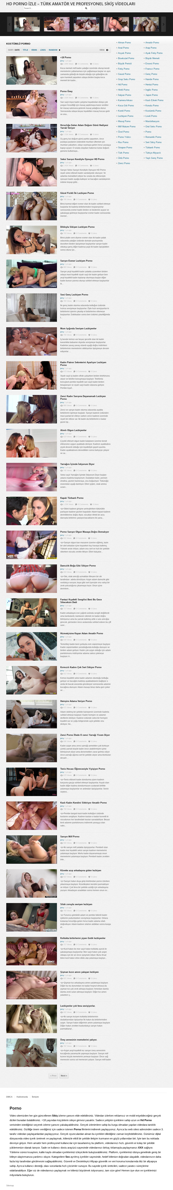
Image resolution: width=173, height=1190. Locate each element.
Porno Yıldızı (124, 137)
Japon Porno (151, 95)
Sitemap (10, 1185)
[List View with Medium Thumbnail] (107, 50)
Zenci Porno (124, 163)
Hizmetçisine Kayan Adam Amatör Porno (81, 633)
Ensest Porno (152, 63)
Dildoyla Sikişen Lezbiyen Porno (77, 227)
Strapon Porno (125, 147)
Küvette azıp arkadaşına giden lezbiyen (80, 870)
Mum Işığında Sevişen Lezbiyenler (78, 328)
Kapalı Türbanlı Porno (71, 498)
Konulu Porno (152, 105)
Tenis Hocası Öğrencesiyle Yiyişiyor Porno (82, 769)
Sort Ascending (59, 50)
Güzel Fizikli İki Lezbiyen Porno (77, 193)
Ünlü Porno (123, 158)
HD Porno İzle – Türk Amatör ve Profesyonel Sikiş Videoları (70, 3)
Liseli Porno (151, 116)
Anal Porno (123, 48)
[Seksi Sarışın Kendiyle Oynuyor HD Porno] (116, 24)
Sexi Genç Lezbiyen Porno (74, 294)
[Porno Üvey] (56, 24)
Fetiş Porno (123, 69)
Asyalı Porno (124, 53)
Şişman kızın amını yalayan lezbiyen (79, 972)
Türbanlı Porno (152, 147)
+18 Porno (65, 57)
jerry (62, 61)
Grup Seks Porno (126, 79)
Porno (148, 132)
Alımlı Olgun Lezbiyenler (73, 430)
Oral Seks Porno (153, 126)
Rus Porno (123, 142)
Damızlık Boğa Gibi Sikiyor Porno (78, 565)
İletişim (35, 1097)
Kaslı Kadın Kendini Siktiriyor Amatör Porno (83, 802)
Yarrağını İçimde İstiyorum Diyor (77, 464)
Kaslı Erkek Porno (154, 100)
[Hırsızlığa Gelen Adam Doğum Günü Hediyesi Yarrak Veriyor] (86, 24)
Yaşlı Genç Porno (154, 158)
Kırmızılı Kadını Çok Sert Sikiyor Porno (81, 667)
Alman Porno (124, 42)
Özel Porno (123, 132)
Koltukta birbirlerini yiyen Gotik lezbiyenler (82, 938)
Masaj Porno (124, 121)
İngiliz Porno (151, 90)
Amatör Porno (152, 42)
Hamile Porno (152, 79)
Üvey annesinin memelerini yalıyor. (78, 1039)
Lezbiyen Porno (125, 116)
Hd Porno (122, 84)
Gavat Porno (124, 74)
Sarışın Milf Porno (69, 836)
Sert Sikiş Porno (153, 142)
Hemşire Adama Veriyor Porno (76, 701)
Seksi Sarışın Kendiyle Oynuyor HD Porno (82, 159)
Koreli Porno (124, 111)
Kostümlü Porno (153, 111)
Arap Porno (150, 48)
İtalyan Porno (124, 95)
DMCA (9, 1097)
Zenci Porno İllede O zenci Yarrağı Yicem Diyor (85, 735)
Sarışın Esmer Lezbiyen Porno (76, 261)
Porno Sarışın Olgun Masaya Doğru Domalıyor (84, 532)
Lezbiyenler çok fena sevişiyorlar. (77, 1006)
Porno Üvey (66, 91)
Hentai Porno (151, 84)
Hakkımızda (22, 1097)
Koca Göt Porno (126, 105)
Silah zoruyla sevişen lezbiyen (76, 904)
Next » (64, 1076)
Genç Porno (151, 74)
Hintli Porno (123, 90)
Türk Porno (123, 153)
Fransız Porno (152, 69)
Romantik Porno (153, 137)
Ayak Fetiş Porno (154, 53)
